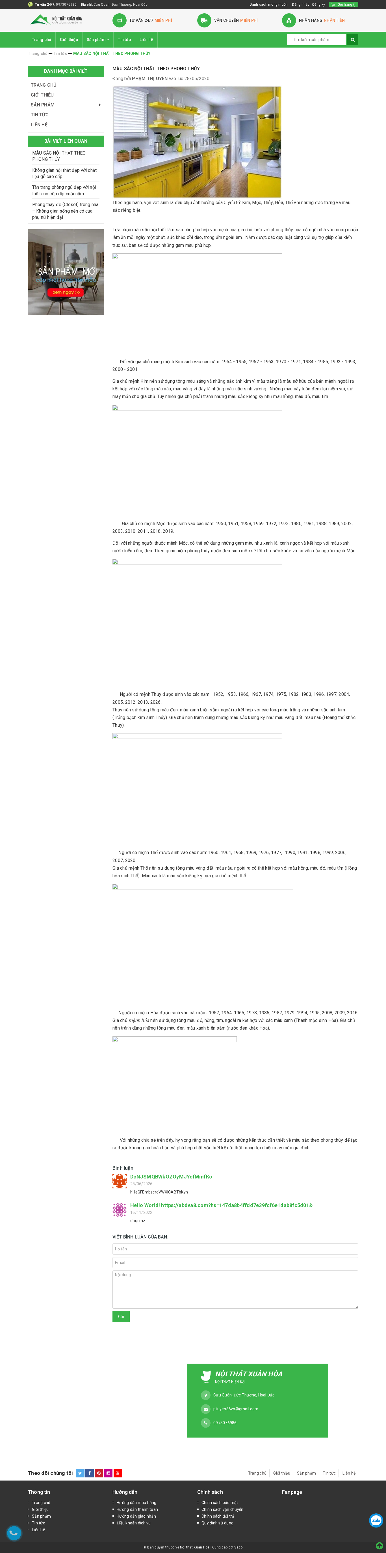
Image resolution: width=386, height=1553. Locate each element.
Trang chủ (41, 39)
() (346, 5)
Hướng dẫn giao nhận (136, 1516)
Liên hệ (146, 39)
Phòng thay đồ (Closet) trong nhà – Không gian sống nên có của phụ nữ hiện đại (65, 211)
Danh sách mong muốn (269, 5)
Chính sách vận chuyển (222, 1509)
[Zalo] (376, 1520)
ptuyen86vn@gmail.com (235, 1408)
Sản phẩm (97, 39)
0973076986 (66, 5)
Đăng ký (318, 5)
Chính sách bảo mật (219, 1502)
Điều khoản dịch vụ (134, 1523)
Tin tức (124, 39)
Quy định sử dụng (217, 1523)
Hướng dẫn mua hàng (137, 1502)
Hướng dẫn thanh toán (137, 1509)
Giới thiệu (69, 39)
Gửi (121, 1316)
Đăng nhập (300, 5)
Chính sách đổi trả (218, 1516)
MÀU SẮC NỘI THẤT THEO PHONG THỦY (156, 68)
